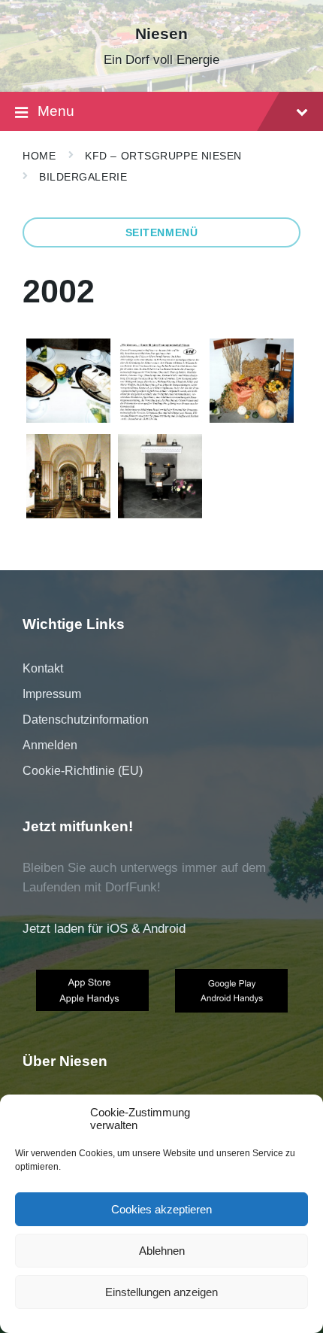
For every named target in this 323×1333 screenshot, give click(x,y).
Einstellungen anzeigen (161, 1292)
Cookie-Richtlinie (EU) (83, 770)
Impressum (52, 694)
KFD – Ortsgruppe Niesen (163, 156)
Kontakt (43, 668)
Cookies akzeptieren (161, 1209)
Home (39, 156)
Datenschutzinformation (86, 719)
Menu (56, 111)
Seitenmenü (161, 232)
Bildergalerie (83, 177)
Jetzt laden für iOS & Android (104, 929)
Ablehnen (162, 1250)
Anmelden (50, 745)
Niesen (161, 34)
